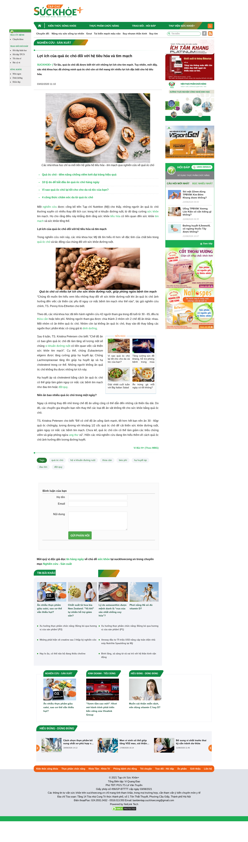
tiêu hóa (115, 216)
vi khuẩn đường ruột (57, 345)
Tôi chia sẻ (17, 58)
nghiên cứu (50, 206)
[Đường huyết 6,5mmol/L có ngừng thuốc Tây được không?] (174, 228)
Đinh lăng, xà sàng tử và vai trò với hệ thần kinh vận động (128, 655)
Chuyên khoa (18, 39)
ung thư (73, 434)
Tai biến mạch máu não (107, 33)
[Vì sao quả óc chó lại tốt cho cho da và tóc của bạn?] (119, 346)
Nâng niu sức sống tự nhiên (68, 33)
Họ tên (61, 497)
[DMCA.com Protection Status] (124, 808)
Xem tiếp (207, 243)
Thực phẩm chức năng (104, 25)
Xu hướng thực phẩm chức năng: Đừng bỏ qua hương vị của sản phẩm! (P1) (129, 628)
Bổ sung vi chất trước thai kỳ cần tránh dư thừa (135, 742)
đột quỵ (63, 387)
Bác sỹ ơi (16, 62)
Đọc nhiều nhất (202, 183)
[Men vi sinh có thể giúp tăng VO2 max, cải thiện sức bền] (51, 745)
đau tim (43, 467)
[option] (68, 745)
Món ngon (17, 74)
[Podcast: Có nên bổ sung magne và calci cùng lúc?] (164, 748)
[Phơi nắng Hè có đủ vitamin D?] (144, 592)
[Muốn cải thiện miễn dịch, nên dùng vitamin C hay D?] (145, 689)
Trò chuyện (146, 768)
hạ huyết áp (140, 460)
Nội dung (59, 514)
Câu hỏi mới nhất (178, 183)
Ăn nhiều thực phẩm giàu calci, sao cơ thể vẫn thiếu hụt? (49, 608)
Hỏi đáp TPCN (19, 54)
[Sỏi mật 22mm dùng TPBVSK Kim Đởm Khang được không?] (174, 194)
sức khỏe (153, 211)
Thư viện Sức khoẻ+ (182, 25)
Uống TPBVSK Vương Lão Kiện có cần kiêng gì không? (197, 211)
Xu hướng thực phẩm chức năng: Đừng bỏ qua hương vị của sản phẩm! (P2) (68, 628)
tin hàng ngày (75, 559)
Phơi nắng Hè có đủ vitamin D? (141, 607)
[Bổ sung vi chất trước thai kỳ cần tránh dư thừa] (108, 745)
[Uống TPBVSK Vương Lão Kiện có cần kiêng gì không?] (174, 211)
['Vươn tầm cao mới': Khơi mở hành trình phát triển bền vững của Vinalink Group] (102, 689)
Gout (89, 33)
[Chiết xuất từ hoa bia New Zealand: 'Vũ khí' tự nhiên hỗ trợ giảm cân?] (82, 592)
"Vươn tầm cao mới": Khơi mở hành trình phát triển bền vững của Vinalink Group (101, 709)
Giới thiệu (195, 768)
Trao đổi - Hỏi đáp (144, 25)
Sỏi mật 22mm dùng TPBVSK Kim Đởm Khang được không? (195, 194)
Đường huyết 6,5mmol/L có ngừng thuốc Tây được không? (197, 228)
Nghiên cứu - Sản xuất (57, 563)
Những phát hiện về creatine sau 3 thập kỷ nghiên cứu (68, 639)
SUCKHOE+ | (45, 64)
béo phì (123, 460)
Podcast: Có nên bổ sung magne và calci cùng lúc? (190, 742)
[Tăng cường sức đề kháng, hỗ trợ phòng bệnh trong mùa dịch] (143, 346)
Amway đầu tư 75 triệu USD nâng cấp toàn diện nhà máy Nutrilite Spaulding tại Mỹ (128, 641)
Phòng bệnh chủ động (125, 768)
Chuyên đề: (43, 33)
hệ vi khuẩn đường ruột (82, 460)
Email (61, 503)
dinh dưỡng (90, 328)
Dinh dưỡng (17, 78)
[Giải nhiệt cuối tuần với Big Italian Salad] (119, 374)
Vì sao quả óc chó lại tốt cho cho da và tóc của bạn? (119, 358)
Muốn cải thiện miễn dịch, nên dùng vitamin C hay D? (144, 705)
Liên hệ (208, 768)
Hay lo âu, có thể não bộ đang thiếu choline (62, 653)
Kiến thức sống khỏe (62, 25)
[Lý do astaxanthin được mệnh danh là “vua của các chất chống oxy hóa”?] (113, 592)
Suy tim (153, 33)
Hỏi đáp (183, 167)
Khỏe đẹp (16, 82)
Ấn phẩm (182, 768)
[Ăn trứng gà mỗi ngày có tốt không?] (143, 374)
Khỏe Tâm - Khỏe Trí (99, 768)
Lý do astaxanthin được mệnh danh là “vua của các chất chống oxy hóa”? (113, 610)
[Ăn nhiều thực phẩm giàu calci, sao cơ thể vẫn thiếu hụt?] (51, 592)
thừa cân (42, 318)
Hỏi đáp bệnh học (20, 50)
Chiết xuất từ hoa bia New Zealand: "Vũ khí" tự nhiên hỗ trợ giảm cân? (81, 610)
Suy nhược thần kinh (135, 33)
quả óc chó (43, 241)
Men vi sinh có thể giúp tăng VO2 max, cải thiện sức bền (77, 742)
